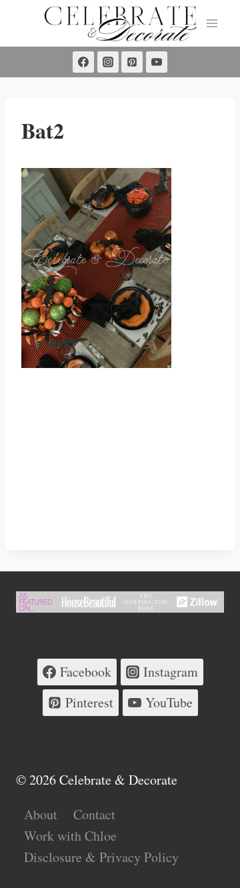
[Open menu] (211, 23)
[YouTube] (156, 62)
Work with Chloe (70, 836)
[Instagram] (108, 62)
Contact (94, 814)
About (40, 814)
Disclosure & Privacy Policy (101, 857)
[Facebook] (83, 62)
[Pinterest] (132, 62)
